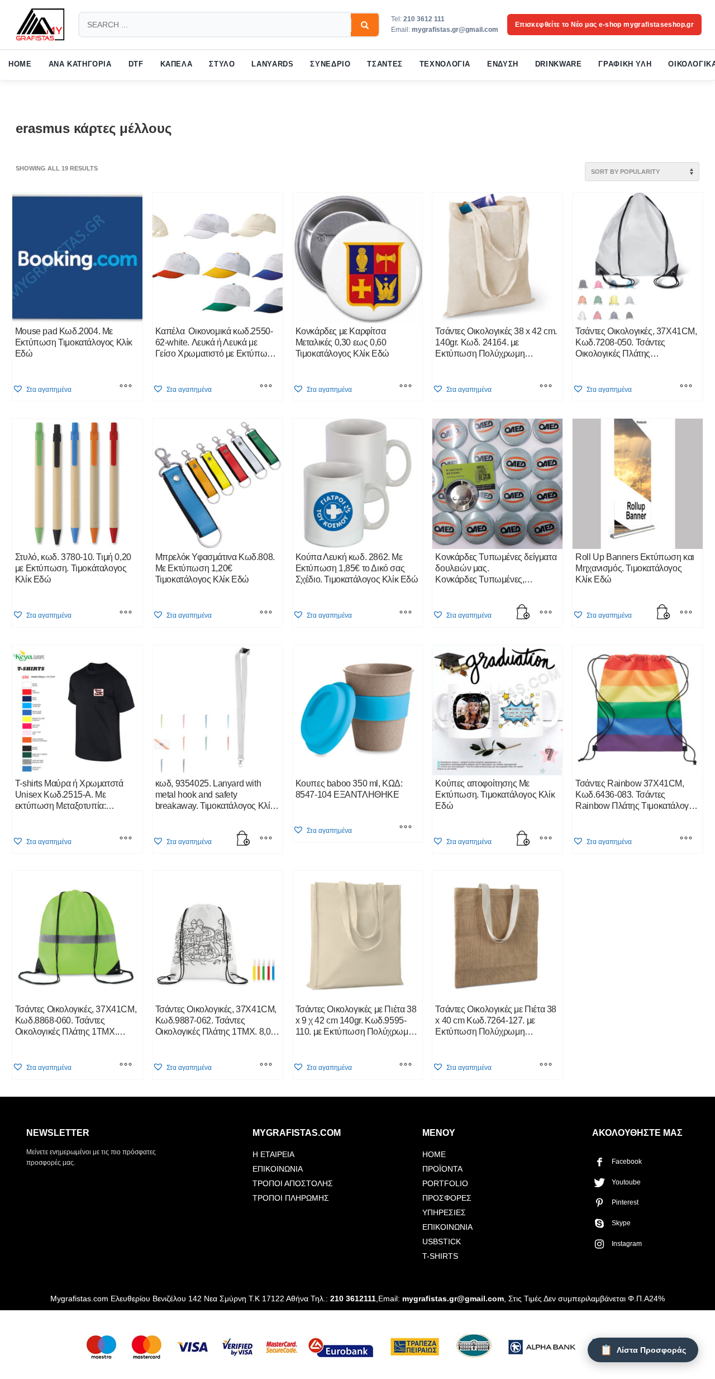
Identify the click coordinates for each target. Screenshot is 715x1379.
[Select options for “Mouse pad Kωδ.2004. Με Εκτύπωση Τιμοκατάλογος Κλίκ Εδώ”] (126, 387)
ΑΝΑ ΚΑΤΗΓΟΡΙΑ (80, 64)
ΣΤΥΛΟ (222, 64)
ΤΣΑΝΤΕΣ (384, 64)
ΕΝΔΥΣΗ (502, 64)
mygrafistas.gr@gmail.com (455, 30)
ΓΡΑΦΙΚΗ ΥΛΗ (624, 64)
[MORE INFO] (546, 613)
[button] (42, 389)
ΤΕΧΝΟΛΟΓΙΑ (445, 64)
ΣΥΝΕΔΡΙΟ (330, 64)
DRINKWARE (558, 64)
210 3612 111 (424, 19)
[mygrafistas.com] (40, 24)
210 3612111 (353, 1298)
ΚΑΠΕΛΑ (176, 64)
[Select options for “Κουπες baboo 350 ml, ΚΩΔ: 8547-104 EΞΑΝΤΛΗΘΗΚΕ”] (405, 828)
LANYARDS (272, 64)
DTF (136, 64)
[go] (365, 25)
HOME (20, 64)
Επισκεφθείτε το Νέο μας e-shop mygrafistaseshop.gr (604, 25)
